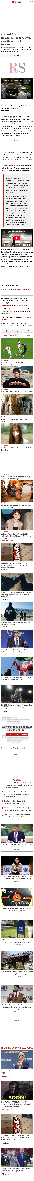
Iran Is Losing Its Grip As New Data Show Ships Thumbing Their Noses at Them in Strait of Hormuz (16, 595)
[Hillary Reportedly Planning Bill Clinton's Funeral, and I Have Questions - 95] (17, 1157)
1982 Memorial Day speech (14, 166)
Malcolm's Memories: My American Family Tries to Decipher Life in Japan (17, 972)
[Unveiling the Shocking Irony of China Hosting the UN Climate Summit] (17, 833)
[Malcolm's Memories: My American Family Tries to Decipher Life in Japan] (17, 961)
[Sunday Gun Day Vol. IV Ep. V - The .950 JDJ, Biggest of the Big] (17, 897)
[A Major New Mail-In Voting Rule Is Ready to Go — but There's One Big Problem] (17, 929)
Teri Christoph (5, 569)
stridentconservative (9, 47)
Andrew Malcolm (17, 976)
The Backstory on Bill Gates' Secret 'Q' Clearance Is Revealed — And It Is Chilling (17, 651)
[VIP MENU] (31, 1)
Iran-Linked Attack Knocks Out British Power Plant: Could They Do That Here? (16, 678)
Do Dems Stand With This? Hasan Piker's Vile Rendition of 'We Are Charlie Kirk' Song (17, 1007)
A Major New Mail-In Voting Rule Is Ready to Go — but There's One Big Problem (17, 941)
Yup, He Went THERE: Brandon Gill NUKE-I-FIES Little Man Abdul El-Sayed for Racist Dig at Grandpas (16, 1104)
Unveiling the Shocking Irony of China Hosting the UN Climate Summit (17, 845)
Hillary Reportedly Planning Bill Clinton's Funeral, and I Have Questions (16, 1169)
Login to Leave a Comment (17, 734)
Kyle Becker (4, 654)
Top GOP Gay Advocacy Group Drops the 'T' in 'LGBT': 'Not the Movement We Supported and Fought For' (16, 707)
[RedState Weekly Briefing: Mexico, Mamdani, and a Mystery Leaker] (17, 611)
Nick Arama (4, 599)
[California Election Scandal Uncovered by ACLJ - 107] (17, 1059)
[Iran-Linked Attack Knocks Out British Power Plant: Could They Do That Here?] (17, 666)
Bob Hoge (4, 711)
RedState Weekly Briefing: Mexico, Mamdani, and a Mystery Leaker (15, 623)
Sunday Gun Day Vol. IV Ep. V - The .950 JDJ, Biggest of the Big (17, 909)
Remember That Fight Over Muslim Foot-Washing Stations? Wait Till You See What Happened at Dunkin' (14, 565)
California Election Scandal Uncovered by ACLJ (16, 1072)
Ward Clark (4, 682)
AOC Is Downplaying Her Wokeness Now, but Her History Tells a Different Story (17, 877)
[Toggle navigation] (2, 1)
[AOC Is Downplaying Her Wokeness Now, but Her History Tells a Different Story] (17, 865)
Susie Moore (4, 626)
